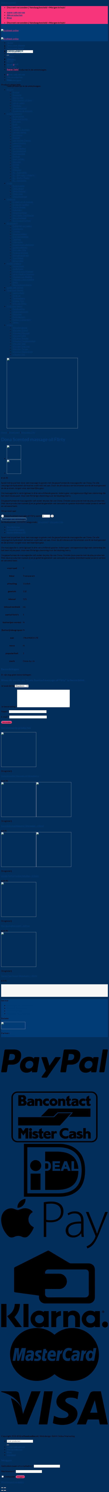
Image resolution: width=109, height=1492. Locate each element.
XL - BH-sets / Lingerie (23, 175)
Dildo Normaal (19, 196)
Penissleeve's (18, 317)
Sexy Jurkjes (18, 159)
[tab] (57, 527)
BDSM (10, 61)
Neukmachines (19, 212)
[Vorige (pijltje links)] (2, 1490)
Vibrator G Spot (20, 330)
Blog (9, 17)
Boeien (15, 92)
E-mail (5, 716)
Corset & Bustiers (21, 129)
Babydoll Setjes (20, 119)
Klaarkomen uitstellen (23, 244)
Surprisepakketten (21, 220)
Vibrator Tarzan (20, 349)
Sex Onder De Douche (23, 215)
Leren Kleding (19, 148)
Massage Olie (19, 250)
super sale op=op (16, 12)
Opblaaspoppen (20, 311)
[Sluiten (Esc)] (2, 1487)
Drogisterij (12, 64)
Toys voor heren (15, 48)
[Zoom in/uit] (5, 1487)
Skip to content (8, 2)
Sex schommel (19, 218)
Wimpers (16, 169)
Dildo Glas (17, 193)
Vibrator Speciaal (21, 346)
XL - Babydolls (19, 172)
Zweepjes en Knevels (22, 111)
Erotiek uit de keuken (22, 201)
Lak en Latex (18, 103)
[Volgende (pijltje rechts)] (5, 1490)
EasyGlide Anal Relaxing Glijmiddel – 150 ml (22, 825)
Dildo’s (10, 56)
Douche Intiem (19, 234)
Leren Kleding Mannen (23, 274)
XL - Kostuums (19, 180)
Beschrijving (13, 527)
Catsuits (16, 127)
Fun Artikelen (19, 207)
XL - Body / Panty (20, 177)
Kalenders (17, 210)
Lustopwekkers (20, 247)
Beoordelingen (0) (16, 532)
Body (15, 124)
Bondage (16, 94)
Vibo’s (10, 58)
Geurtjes (16, 239)
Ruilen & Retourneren (17, 1008)
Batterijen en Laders (22, 226)
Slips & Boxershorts (22, 284)
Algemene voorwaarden (18, 1013)
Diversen (11, 66)
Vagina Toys (18, 300)
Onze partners (8, 1035)
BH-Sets (16, 121)
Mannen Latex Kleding (23, 279)
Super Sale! (13, 69)
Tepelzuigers (18, 298)
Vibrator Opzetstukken (23, 341)
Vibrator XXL (18, 354)
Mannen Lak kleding (22, 276)
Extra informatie (15, 529)
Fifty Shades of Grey (22, 100)
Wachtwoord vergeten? (12, 1482)
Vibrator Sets (19, 343)
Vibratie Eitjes (19, 303)
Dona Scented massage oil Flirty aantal (23, 515)
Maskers (16, 105)
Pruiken (16, 156)
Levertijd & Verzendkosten (20, 1005)
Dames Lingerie (15, 50)
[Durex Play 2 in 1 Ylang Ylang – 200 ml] (14, 458)
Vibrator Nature (20, 338)
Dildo (9, 183)
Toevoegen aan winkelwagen (14, 519)
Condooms (17, 228)
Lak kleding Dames (21, 140)
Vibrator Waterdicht (22, 351)
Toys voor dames (16, 45)
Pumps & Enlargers (21, 319)
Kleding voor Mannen (22, 271)
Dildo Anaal (18, 188)
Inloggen (20, 1477)
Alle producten (14, 15)
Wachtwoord (8, 1471)
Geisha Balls (18, 292)
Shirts (15, 282)
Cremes (16, 231)
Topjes (15, 167)
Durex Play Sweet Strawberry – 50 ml (19, 975)
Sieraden (16, 161)
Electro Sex (17, 97)
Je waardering (8, 685)
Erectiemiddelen (20, 236)
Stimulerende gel (20, 255)
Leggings (16, 145)
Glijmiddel (17, 242)
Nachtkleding (19, 151)
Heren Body (18, 266)
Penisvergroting (20, 252)
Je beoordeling (9, 706)
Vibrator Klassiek (21, 333)
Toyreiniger (18, 258)
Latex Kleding (19, 143)
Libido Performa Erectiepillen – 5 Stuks (20, 875)
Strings (15, 164)
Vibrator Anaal (19, 327)
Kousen (16, 137)
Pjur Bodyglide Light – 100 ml (15, 925)
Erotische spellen (20, 204)
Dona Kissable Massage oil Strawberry (20, 776)
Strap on (16, 295)
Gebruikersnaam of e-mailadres (17, 1466)
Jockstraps (17, 268)
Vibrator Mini (19, 335)
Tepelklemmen (19, 108)
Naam (5, 711)
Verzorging (17, 260)
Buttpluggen (18, 185)
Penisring (17, 314)
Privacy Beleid (14, 1010)
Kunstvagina (18, 308)
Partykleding (18, 153)
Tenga (15, 322)
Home (10, 42)
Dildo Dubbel (19, 191)
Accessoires (18, 116)
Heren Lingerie (14, 53)
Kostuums (17, 135)
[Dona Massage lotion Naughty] (14, 473)
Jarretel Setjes (19, 132)
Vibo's (10, 325)
